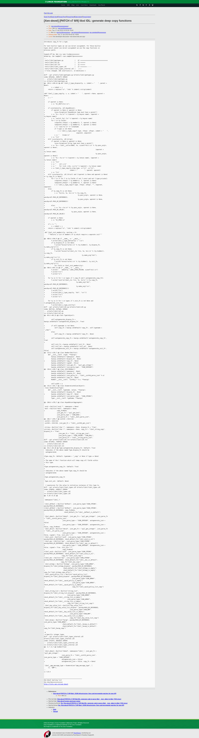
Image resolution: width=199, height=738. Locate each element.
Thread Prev (62, 17)
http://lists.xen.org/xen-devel (56, 684)
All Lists (50, 13)
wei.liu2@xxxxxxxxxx (64, 28)
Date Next (54, 17)
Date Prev (47, 17)
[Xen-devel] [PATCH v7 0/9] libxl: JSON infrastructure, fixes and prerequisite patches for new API (84, 693)
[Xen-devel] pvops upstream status (68, 701)
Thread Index (86, 17)
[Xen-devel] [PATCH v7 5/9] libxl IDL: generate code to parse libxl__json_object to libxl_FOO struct (89, 699)
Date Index (78, 17)
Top (45, 13)
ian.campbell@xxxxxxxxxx (98, 32)
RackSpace (77, 733)
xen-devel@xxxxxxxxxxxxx (59, 26)
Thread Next (70, 17)
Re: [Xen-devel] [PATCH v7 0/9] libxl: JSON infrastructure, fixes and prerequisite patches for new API (91, 705)
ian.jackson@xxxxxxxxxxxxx (80, 32)
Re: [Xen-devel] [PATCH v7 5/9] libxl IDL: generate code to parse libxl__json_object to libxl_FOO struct (94, 703)
